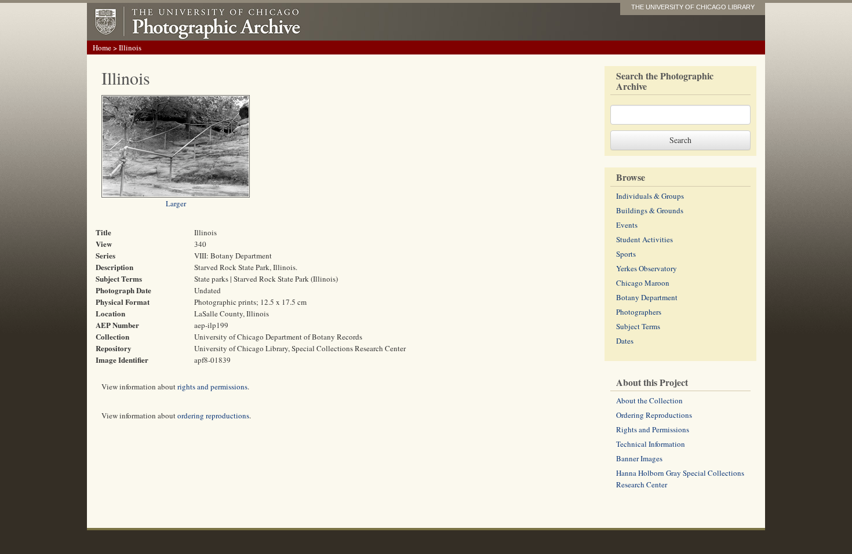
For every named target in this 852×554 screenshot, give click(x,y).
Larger (176, 203)
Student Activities (644, 239)
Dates (624, 341)
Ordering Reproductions (654, 415)
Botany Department (647, 297)
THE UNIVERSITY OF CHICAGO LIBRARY (693, 6)
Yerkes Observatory (646, 268)
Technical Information (650, 444)
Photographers (638, 312)
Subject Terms (638, 326)
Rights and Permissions (652, 429)
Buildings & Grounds (649, 210)
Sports (626, 254)
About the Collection (649, 400)
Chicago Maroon (642, 283)
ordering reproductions (213, 415)
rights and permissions (212, 386)
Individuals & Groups (650, 196)
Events (627, 225)
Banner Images (639, 458)
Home (102, 47)
